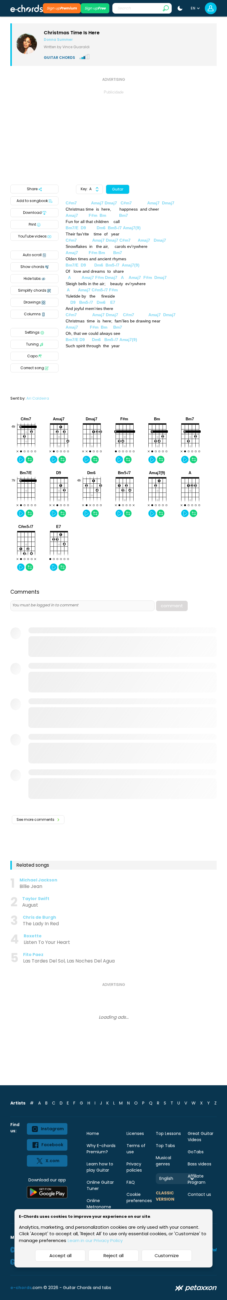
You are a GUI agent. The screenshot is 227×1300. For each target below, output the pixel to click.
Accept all (60, 1255)
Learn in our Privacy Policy (95, 1240)
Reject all (113, 1255)
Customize (167, 1255)
